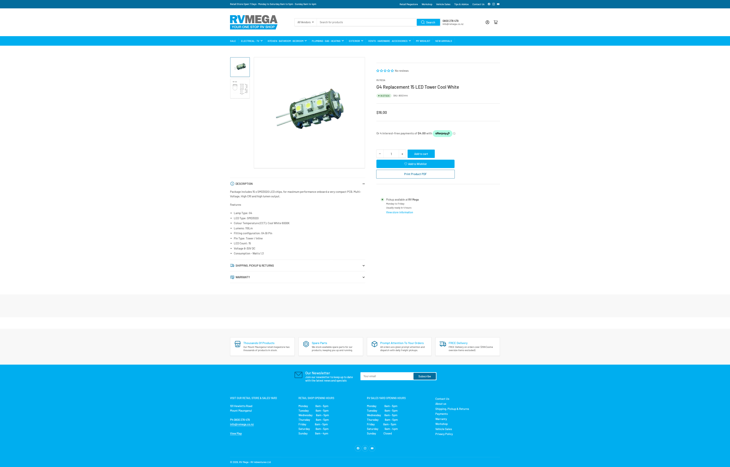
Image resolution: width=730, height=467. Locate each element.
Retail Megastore (409, 4)
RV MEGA (380, 80)
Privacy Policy (444, 434)
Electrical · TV (250, 40)
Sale (233, 40)
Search (430, 22)
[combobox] (378, 22)
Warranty (441, 419)
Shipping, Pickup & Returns (452, 408)
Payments (441, 413)
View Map (236, 433)
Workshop (427, 4)
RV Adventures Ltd (261, 462)
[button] (385, 70)
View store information (399, 212)
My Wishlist (423, 40)
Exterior (354, 40)
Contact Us (478, 4)
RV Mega (243, 462)
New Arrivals (443, 40)
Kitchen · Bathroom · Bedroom (285, 40)
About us (440, 403)
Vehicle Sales (443, 4)
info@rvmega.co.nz (242, 424)
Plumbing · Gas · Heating (326, 40)
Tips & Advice (461, 4)
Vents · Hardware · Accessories (388, 40)
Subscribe (424, 376)
